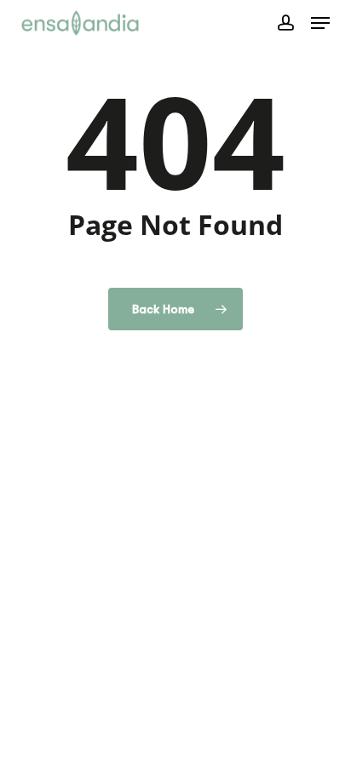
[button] (320, 23)
